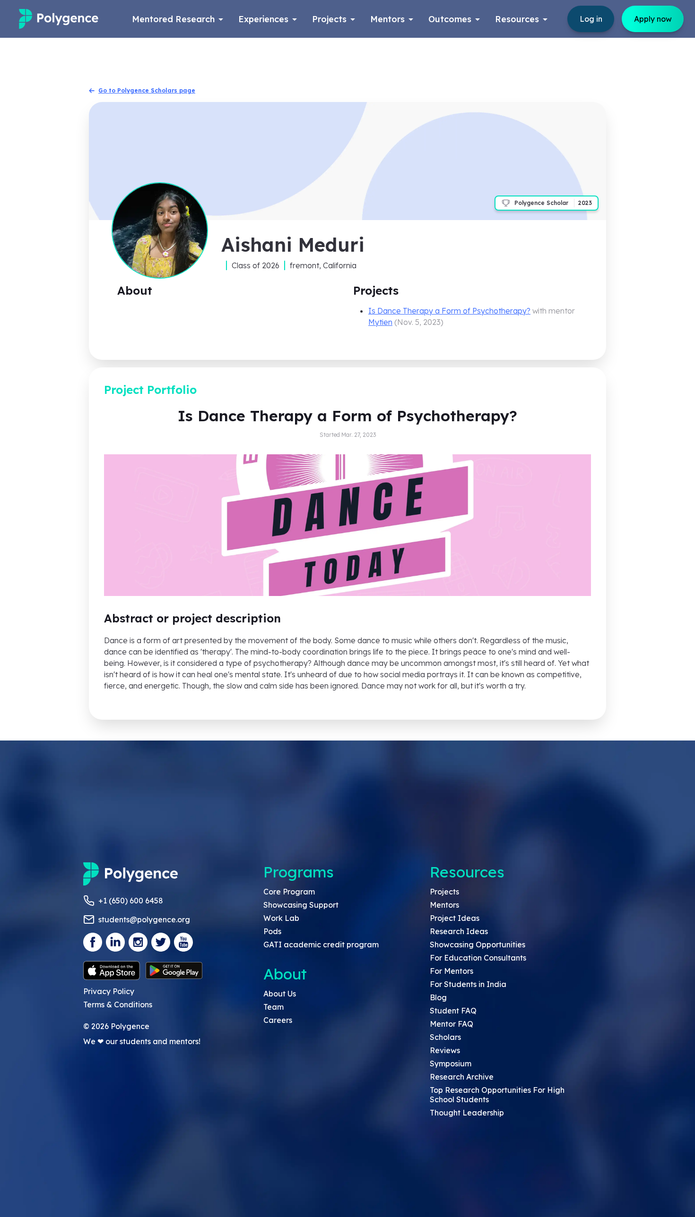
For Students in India (468, 984)
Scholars (445, 1037)
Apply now (653, 19)
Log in (591, 19)
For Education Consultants (478, 957)
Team (273, 1007)
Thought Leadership (467, 1112)
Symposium (450, 1063)
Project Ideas (454, 918)
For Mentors (451, 971)
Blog (438, 997)
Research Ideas (459, 931)
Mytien (380, 322)
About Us (279, 993)
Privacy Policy (108, 991)
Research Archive (462, 1076)
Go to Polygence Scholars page (146, 90)
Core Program (289, 891)
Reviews (445, 1050)
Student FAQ (453, 1010)
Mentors (444, 905)
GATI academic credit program (321, 944)
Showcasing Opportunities (477, 944)
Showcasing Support (301, 905)
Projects (444, 891)
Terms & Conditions (117, 1004)
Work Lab (281, 918)
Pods (272, 931)
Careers (277, 1020)
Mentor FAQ (451, 1024)
